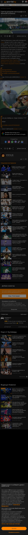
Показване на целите (14, 532)
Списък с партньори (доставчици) (10, 523)
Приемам (14, 528)
